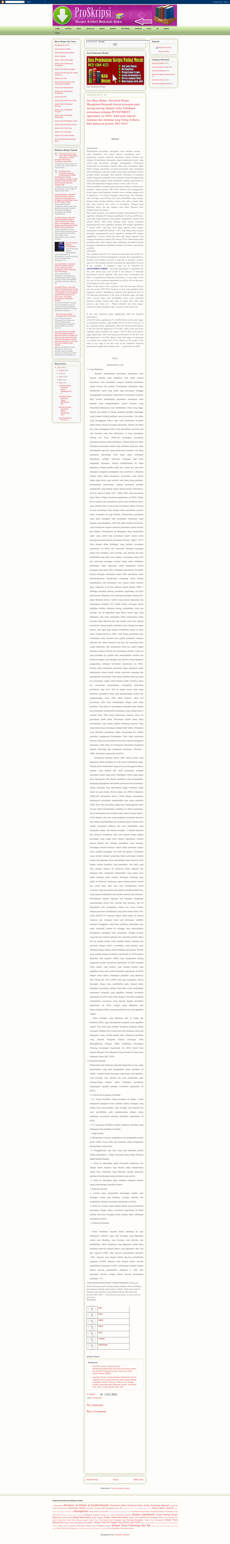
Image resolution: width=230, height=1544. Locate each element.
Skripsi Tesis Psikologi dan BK (66, 125)
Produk (102, 1515)
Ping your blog (163, 51)
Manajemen (97, 1398)
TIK (157, 29)
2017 (59, 368)
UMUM (166, 29)
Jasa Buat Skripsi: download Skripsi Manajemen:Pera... (65, 389)
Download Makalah (159, 71)
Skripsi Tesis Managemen (64, 88)
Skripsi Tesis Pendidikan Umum (66, 121)
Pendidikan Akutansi (157, 1511)
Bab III (101, 1320)
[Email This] (105, 1394)
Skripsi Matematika (82, 1517)
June (61, 377)
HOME (57, 29)
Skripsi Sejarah (60, 56)
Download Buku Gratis (160, 67)
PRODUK (138, 29)
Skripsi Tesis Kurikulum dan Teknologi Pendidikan (65, 83)
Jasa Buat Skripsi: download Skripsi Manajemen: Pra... (65, 400)
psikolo (108, 1515)
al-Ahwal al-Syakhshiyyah (92, 1505)
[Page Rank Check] (163, 47)
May (60, 380)
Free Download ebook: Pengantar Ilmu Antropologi (66, 315)
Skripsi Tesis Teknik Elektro (64, 135)
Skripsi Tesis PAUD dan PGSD (66, 101)
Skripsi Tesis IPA (61, 78)
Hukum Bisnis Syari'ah (163, 1508)
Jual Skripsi (68, 1511)
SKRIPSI (113, 29)
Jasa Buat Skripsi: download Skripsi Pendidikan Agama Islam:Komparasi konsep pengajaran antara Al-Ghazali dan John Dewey (65, 268)
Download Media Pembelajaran (163, 74)
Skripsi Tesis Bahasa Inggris (65, 69)
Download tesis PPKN (63, 49)
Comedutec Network (121, 1535)
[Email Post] (101, 1394)
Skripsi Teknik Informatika (64, 60)
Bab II (101, 1314)
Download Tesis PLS (130, 1508)
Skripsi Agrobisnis (143, 1514)
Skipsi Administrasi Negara (64, 53)
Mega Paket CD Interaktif (98, 1511)
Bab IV (101, 1326)
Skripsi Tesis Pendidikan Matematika (71, 1526)
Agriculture (58, 1506)
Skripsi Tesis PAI (61, 97)
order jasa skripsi (113, 1511)
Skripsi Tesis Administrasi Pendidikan (143, 1518)
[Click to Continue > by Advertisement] (109, 303)
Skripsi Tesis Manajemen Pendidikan (78, 1523)
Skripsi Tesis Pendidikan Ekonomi (151, 1522)
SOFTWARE (125, 29)
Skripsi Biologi (163, 1515)
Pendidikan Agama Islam (141, 1511)
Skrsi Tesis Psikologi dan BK (84, 1528)
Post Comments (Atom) (120, 1488)
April (61, 383)
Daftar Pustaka (103, 1344)
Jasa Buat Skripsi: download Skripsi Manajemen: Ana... (65, 411)
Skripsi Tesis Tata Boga (63, 132)
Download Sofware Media (161, 84)
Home (115, 1480)
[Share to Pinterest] (116, 1394)
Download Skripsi (158, 80)
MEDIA (102, 29)
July (60, 373)
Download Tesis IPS (62, 45)
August (61, 370)
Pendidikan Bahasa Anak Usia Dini (71, 1515)
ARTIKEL (68, 29)
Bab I (100, 1307)
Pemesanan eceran (125, 1511)
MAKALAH (90, 29)
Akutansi (68, 1505)
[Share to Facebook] (113, 1394)
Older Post (138, 1480)
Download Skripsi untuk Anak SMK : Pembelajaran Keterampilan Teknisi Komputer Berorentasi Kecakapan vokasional (66, 158)
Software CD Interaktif (100, 1528)
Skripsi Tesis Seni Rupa (63, 128)
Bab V (100, 1332)
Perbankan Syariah (91, 1515)
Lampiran (102, 1338)
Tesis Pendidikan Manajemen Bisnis (121, 1528)
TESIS (57, 33)
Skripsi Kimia (66, 1518)
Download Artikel (158, 63)
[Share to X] (111, 1394)
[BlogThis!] (108, 1394)
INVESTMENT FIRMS (97, 269)
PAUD (149, 29)
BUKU (79, 29)
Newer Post (92, 1480)
